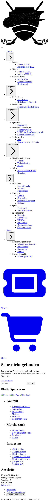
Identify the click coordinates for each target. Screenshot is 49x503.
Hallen (15, 438)
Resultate (16, 435)
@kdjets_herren (19, 454)
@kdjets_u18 (17, 461)
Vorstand (16, 416)
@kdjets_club (18, 449)
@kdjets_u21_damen (21, 456)
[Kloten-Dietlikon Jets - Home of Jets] (24, 44)
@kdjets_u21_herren (21, 459)
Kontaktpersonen (19, 419)
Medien (15, 414)
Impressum (11, 489)
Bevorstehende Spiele (21, 433)
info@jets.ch (6, 485)
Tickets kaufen (18, 430)
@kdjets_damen (19, 451)
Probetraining (18, 411)
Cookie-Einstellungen (16, 495)
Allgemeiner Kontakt (21, 406)
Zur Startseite (7, 381)
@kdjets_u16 (17, 464)
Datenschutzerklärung (16, 492)
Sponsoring (17, 409)
